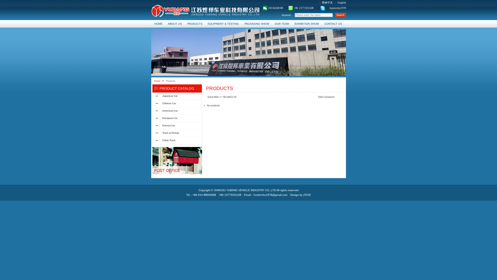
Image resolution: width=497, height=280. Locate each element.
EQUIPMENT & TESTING (223, 23)
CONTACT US (333, 23)
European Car (170, 118)
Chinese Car (169, 103)
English (342, 2)
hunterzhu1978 (337, 8)
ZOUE (307, 194)
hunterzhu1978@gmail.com (271, 194)
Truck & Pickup (170, 133)
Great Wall (213, 97)
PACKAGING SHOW (256, 23)
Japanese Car (170, 96)
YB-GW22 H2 (229, 97)
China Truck (169, 140)
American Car (170, 110)
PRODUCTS (194, 23)
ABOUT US (175, 23)
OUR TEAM (282, 23)
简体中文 (327, 2)
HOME (158, 23)
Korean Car (168, 125)
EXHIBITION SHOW (307, 23)
